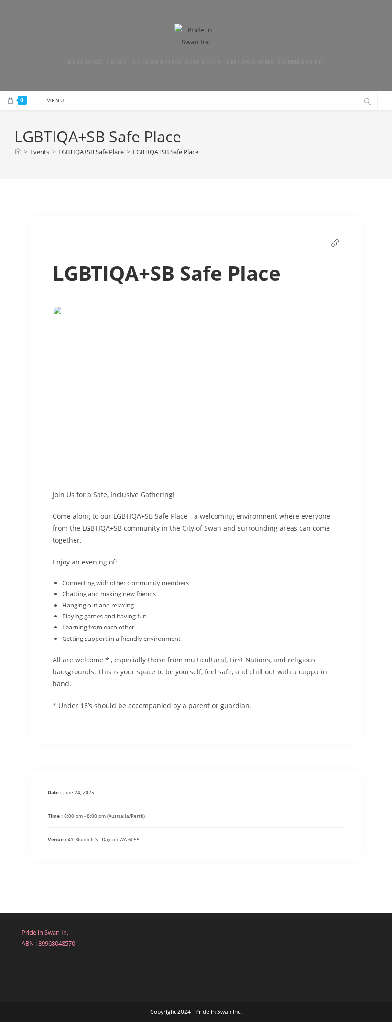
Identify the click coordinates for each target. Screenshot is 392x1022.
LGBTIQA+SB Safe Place (165, 152)
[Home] (17, 152)
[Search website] (367, 101)
